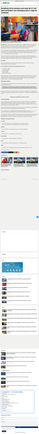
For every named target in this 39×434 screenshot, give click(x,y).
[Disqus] (19, 192)
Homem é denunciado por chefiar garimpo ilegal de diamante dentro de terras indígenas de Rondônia (22, 331)
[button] (1, 3)
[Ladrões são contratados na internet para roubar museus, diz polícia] (3, 378)
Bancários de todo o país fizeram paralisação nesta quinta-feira (16, 365)
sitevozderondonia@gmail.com (6, 411)
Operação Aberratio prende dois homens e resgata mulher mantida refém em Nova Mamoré (22, 313)
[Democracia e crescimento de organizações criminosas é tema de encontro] (4, 284)
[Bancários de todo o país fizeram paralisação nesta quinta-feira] (3, 366)
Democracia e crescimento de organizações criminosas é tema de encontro (19, 283)
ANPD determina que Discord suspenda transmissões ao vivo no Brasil (18, 291)
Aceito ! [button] (4, 431)
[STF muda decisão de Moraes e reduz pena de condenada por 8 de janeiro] (4, 301)
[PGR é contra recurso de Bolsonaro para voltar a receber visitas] (4, 288)
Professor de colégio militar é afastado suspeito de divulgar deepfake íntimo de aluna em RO (22, 318)
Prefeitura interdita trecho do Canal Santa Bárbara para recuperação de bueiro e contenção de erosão (21, 386)
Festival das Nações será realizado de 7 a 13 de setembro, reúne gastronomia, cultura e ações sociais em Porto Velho (21, 357)
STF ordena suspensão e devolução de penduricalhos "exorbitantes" (18, 296)
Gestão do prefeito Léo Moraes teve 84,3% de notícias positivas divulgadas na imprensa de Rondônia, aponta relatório (21, 353)
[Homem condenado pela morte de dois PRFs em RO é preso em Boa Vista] (4, 280)
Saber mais (9, 429)
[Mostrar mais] (20, 152)
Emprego (7, 6)
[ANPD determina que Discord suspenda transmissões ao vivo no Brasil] (4, 293)
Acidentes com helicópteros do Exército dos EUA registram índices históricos (18, 372)
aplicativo (34, 110)
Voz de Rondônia (22, 432)
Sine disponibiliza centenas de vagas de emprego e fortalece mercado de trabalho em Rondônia (19, 165)
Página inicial (3, 6)
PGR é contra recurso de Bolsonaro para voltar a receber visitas (17, 287)
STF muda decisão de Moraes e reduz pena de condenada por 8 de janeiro (19, 300)
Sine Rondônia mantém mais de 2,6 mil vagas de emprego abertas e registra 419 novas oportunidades (32, 165)
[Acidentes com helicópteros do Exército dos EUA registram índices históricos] (3, 373)
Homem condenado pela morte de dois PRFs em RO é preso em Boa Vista (19, 278)
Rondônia (7, 149)
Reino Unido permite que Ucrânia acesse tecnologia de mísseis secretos (18, 381)
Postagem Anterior (4, 179)
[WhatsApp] (14, 152)
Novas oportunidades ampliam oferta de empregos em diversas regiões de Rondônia (6, 165)
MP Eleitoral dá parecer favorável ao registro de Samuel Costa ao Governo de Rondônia (20, 361)
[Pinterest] (16, 152)
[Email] (18, 152)
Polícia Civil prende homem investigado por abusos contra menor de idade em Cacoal (21, 322)
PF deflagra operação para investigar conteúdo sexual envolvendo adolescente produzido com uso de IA (21, 310)
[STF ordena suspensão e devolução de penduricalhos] (4, 297)
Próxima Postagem (35, 179)
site (31, 110)
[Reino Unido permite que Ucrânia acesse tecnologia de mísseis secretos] (3, 382)
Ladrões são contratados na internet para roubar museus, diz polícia (17, 376)
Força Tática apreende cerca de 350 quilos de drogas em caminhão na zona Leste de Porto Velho (21, 327)
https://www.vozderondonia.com (7, 409)
